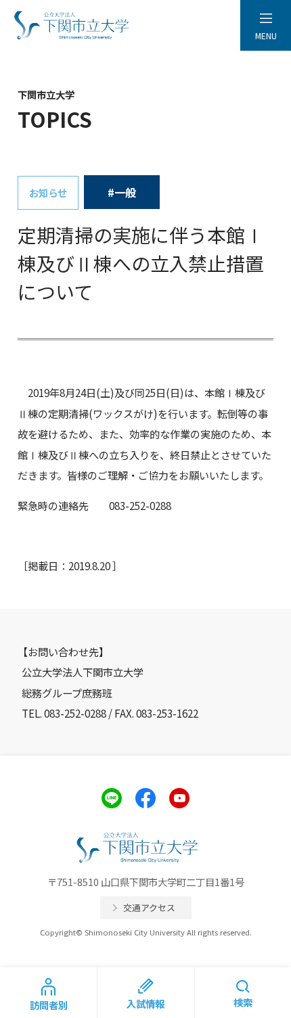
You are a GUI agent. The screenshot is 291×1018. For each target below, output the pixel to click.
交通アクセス (149, 907)
